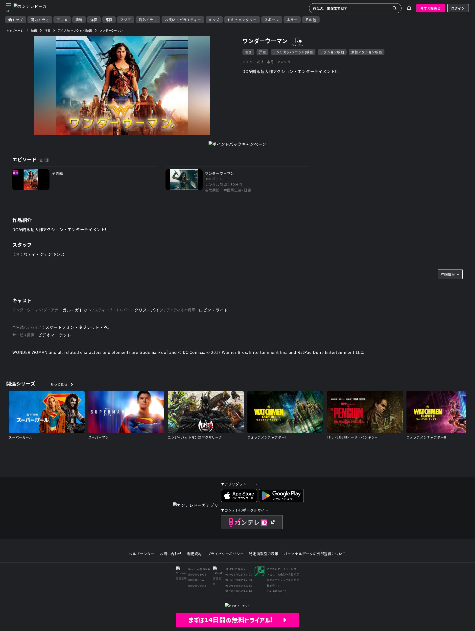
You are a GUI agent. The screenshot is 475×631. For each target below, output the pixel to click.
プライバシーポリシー (225, 554)
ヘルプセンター (142, 554)
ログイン (458, 8)
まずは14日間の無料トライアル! (236, 620)
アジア (125, 19)
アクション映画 (332, 51)
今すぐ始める (430, 8)
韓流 (79, 19)
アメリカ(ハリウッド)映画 (293, 51)
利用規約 (194, 554)
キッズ (214, 19)
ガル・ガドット (77, 310)
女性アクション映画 (366, 51)
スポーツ (271, 19)
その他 (310, 19)
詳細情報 (448, 274)
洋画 (94, 19)
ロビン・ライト (213, 310)
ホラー (292, 19)
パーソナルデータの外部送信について (315, 554)
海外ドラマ (148, 19)
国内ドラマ (40, 19)
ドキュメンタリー (242, 19)
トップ (17, 19)
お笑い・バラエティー (183, 19)
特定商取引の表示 (263, 554)
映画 (248, 51)
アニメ (62, 19)
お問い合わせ (171, 554)
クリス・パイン (149, 310)
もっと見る (59, 384)
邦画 (109, 19)
